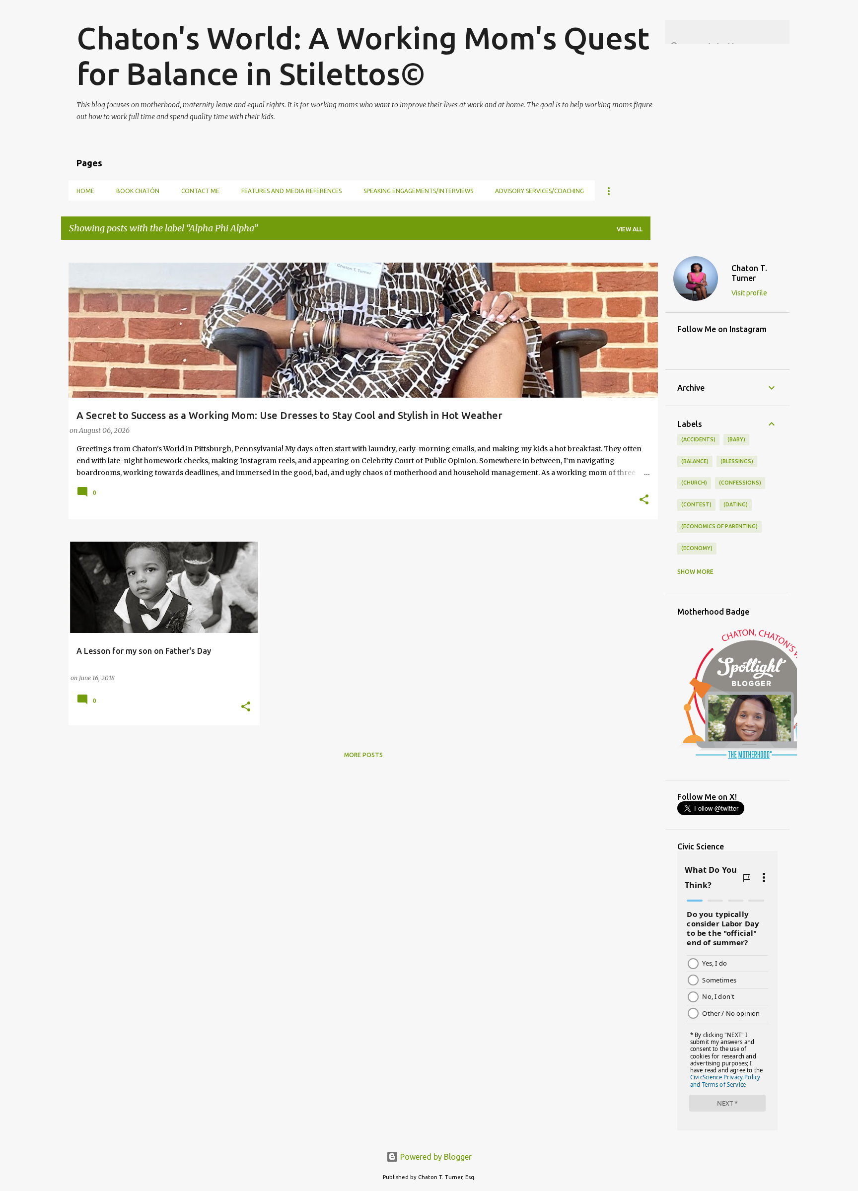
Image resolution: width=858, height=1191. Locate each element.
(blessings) (736, 461)
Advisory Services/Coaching (539, 191)
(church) (694, 483)
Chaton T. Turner (749, 273)
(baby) (736, 439)
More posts (363, 755)
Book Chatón (137, 191)
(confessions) (740, 483)
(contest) (696, 504)
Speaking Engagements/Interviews (418, 191)
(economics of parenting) (719, 526)
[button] (644, 500)
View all (630, 229)
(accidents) (698, 439)
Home (85, 191)
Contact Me (200, 191)
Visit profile (749, 293)
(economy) (697, 548)
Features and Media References (291, 191)
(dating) (735, 504)
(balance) (695, 461)
